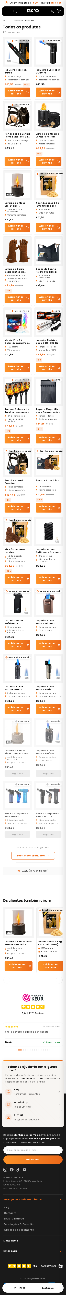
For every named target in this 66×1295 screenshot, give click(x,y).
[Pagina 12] (43, 1049)
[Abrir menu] (8, 11)
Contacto (10, 1213)
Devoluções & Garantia (19, 1224)
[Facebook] (12, 1170)
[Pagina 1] (16, 1049)
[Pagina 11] (41, 1049)
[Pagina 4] (25, 1049)
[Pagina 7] (32, 1049)
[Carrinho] (59, 11)
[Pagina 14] (47, 1049)
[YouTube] (24, 1170)
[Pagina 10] (38, 1049)
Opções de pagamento (19, 1230)
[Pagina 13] (45, 1049)
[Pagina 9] (36, 1049)
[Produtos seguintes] (59, 980)
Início (6, 20)
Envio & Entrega (14, 1218)
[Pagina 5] (27, 1049)
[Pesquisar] (15, 11)
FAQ (6, 1207)
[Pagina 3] (23, 1049)
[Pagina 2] (20, 1049)
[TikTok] (18, 1170)
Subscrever (33, 1159)
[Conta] (52, 11)
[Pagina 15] (49, 1049)
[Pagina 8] (34, 1049)
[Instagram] (5, 1170)
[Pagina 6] (30, 1049)
